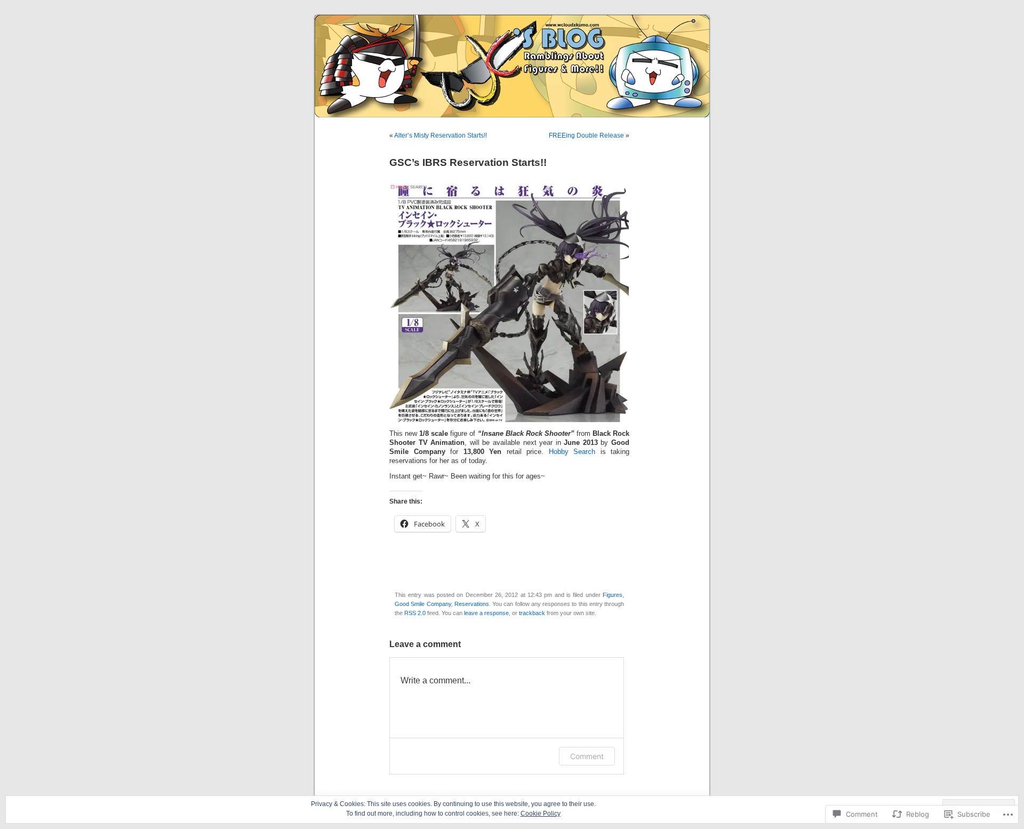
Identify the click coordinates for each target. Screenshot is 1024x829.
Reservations (471, 604)
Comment (587, 756)
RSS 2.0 (415, 613)
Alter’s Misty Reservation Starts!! (440, 135)
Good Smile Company (423, 604)
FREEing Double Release (586, 135)
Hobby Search (572, 452)
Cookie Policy (541, 813)
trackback (532, 613)
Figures (612, 595)
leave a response (486, 613)
